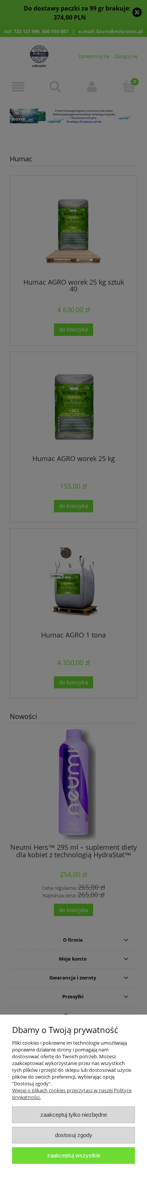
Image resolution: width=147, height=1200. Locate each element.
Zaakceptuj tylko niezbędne (73, 1114)
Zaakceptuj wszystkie (73, 1155)
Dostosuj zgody (73, 1135)
